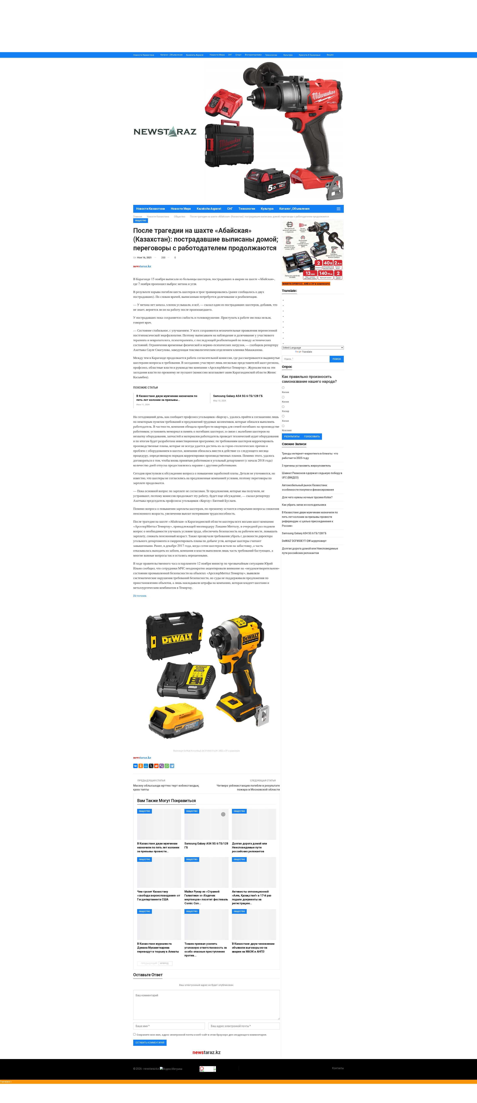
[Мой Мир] (146, 766)
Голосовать (312, 436)
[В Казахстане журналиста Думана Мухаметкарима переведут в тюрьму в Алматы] (159, 924)
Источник (139, 595)
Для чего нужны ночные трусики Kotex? (307, 497)
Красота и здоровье (309, 55)
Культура (288, 55)
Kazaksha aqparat (194, 55)
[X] (151, 766)
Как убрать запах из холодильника (304, 504)
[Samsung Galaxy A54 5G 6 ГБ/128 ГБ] (206, 824)
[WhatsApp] (167, 766)
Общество (140, 221)
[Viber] (161, 766)
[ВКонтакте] (135, 766)
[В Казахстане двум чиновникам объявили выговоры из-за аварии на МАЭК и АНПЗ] (254, 924)
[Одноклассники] (140, 766)
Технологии (271, 55)
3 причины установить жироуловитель (306, 465)
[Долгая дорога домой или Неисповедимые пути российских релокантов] (254, 824)
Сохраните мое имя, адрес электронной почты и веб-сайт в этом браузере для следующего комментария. (202, 1034)
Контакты (338, 1068)
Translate (307, 351)
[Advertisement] (112, 26)
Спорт (238, 55)
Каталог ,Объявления (171, 55)
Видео (330, 55)
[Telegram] (172, 766)
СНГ (230, 55)
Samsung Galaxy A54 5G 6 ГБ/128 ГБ (238, 396)
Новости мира (217, 55)
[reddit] (156, 766)
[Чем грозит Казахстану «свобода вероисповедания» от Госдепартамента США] (159, 872)
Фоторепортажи (253, 55)
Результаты (292, 436)
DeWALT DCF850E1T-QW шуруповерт (304, 540)
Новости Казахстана (143, 55)
